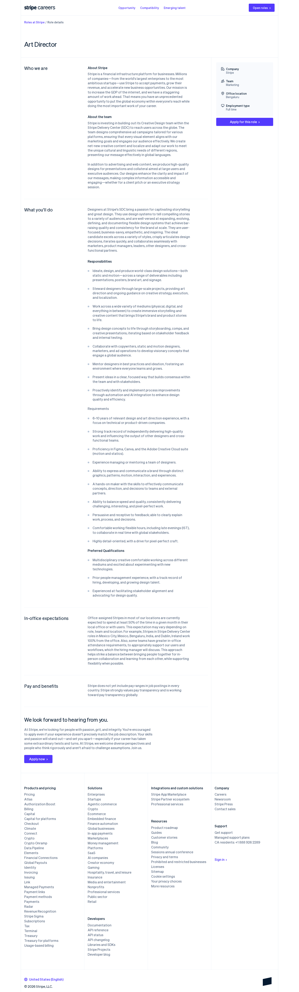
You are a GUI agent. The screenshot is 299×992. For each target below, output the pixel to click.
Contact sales (225, 809)
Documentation (99, 925)
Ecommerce (97, 814)
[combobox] (43, 979)
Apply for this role (243, 122)
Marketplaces (98, 838)
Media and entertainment (107, 882)
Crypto (29, 838)
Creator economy (101, 863)
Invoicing (31, 872)
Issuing (29, 877)
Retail (92, 902)
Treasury (30, 936)
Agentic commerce (102, 804)
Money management (103, 843)
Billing (28, 809)
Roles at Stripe (34, 22)
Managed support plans (232, 837)
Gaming (93, 867)
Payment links (34, 892)
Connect (30, 833)
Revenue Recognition (40, 911)
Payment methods (38, 897)
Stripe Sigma (34, 916)
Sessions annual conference (172, 852)
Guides (156, 833)
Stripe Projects (99, 950)
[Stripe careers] (46, 7)
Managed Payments (39, 887)
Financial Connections (41, 858)
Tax (26, 926)
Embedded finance (102, 819)
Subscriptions (34, 921)
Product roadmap (164, 828)
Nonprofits (96, 887)
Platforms (95, 848)
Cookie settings (163, 876)
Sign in (220, 859)
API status (95, 935)
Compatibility (149, 8)
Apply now (37, 759)
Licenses (157, 867)
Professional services (104, 892)
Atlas (28, 799)
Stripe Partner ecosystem (170, 799)
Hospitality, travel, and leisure (109, 872)
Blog (154, 842)
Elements (31, 853)
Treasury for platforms (41, 941)
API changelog (99, 940)
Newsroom (223, 799)
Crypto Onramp (35, 843)
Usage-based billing (39, 945)
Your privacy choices (166, 881)
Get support (224, 833)
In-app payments (100, 833)
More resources (163, 886)
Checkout (31, 824)
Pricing (29, 794)
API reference (98, 930)
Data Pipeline (34, 848)
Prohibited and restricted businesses (178, 862)
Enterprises (96, 794)
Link (27, 882)
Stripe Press (224, 804)
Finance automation (103, 824)
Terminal (30, 931)
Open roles (260, 8)
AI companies (98, 858)
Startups (94, 799)
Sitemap (157, 872)
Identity (30, 867)
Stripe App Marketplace (168, 794)
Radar (28, 906)
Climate (30, 828)
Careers (220, 794)
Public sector (97, 897)
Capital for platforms (40, 819)
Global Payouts (35, 863)
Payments (31, 902)
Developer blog (99, 954)
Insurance (95, 877)
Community (160, 847)
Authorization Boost (39, 804)
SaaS (91, 853)
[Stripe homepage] (30, 7)
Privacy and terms (164, 857)
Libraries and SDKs (101, 945)
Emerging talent (175, 8)
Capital (29, 814)
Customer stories (164, 837)
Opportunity (126, 8)
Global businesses (101, 828)
